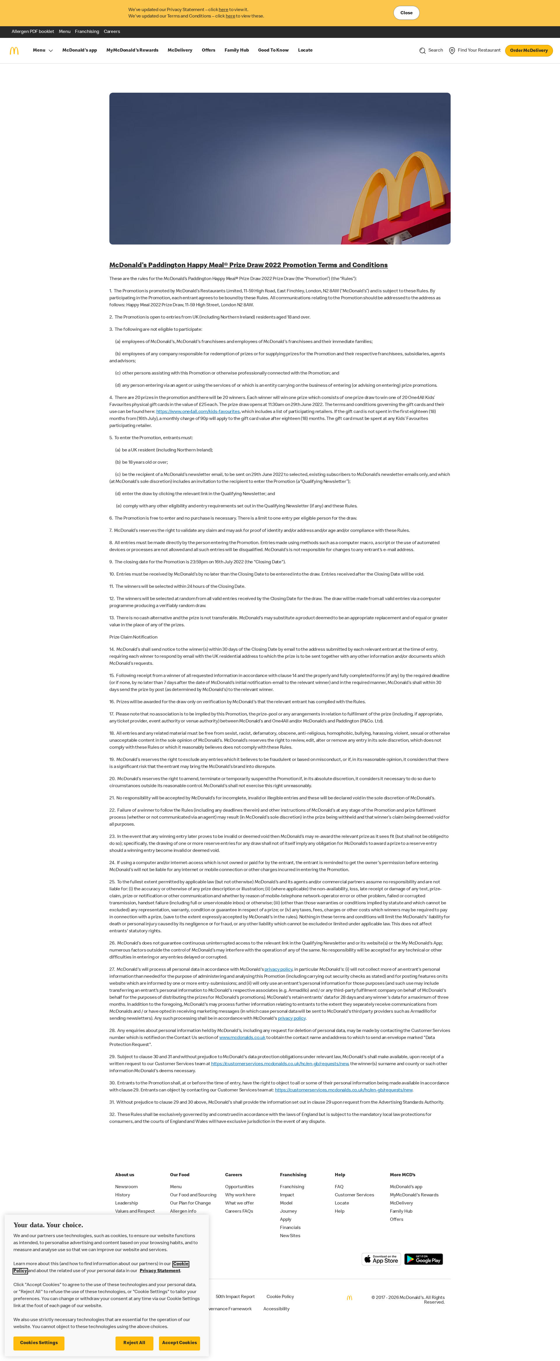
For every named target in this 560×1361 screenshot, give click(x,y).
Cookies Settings (39, 1343)
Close (406, 13)
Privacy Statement (160, 1271)
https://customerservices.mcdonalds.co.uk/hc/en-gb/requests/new (280, 1064)
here (223, 10)
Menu (39, 50)
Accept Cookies (179, 1343)
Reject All (134, 1343)
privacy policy (278, 970)
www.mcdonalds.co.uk (242, 1038)
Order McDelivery (529, 51)
